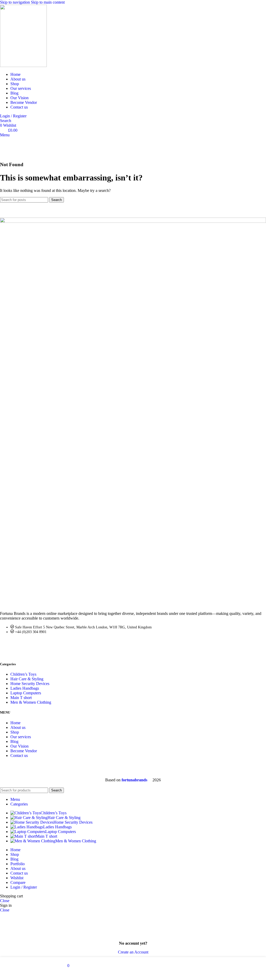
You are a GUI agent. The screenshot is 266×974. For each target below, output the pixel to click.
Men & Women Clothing (30, 702)
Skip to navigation (15, 2)
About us (17, 727)
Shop (14, 732)
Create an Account (133, 952)
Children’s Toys (23, 674)
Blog (14, 741)
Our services (20, 737)
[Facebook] (6, 644)
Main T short (21, 697)
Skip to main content (48, 2)
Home (15, 723)
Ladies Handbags (24, 688)
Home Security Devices (29, 683)
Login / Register (23, 887)
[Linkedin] (34, 644)
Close (4, 900)
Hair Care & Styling (26, 679)
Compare (17, 882)
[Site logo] (23, 65)
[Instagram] (48, 644)
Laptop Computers (25, 693)
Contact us (19, 755)
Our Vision (19, 746)
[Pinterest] (62, 644)
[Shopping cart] (1, 154)
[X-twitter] (20, 644)
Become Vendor (23, 751)
